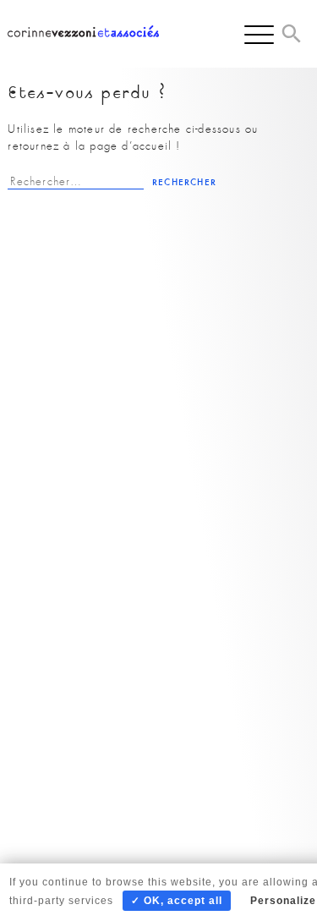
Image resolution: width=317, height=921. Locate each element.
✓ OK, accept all (176, 901)
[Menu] (259, 34)
